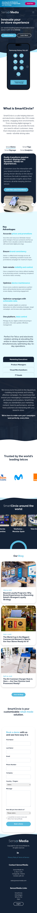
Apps (18, 899)
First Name (10, 740)
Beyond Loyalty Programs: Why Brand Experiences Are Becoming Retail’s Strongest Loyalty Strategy (18, 596)
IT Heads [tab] (18, 375)
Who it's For (18, 897)
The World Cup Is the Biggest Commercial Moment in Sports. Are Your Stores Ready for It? (17, 639)
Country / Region (12, 781)
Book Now (30, 3)
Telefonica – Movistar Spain (18, 530)
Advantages (18, 895)
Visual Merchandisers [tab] (18, 370)
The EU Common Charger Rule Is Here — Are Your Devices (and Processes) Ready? (18, 681)
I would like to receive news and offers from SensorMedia (17, 818)
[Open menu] (33, 12)
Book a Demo (8, 35)
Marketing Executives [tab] (18, 359)
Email (8, 756)
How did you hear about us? (15, 809)
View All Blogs (18, 694)
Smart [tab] (11, 147)
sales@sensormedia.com (18, 880)
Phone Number (11, 764)
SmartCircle (18, 893)
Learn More (24, 35)
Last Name (10, 748)
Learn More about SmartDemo (16, 190)
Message (9, 788)
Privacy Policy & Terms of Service (18, 857)
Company (9, 773)
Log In (18, 904)
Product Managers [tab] (18, 365)
